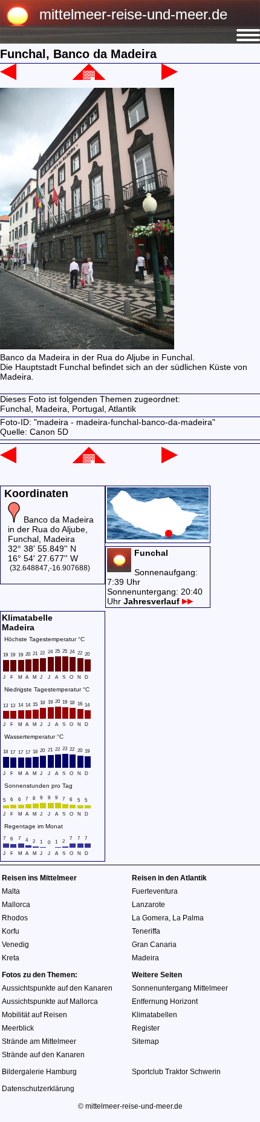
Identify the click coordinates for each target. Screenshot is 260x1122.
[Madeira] (89, 77)
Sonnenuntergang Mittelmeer (180, 988)
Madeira (145, 958)
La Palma (188, 918)
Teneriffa (146, 931)
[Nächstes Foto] (169, 77)
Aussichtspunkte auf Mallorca (50, 1001)
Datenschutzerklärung (38, 1088)
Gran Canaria (154, 944)
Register (146, 1028)
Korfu (10, 931)
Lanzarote (148, 904)
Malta (11, 891)
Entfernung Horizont (165, 1001)
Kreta (10, 958)
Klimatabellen (154, 1015)
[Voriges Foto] (8, 77)
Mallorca (16, 904)
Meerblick (18, 1028)
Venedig (15, 944)
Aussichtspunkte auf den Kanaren (57, 988)
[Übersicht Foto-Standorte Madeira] (158, 536)
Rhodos (15, 918)
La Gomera (150, 918)
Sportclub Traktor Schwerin (176, 1072)
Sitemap (145, 1041)
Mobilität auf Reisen (34, 1015)
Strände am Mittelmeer (39, 1041)
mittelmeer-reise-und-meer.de (133, 14)
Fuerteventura (155, 891)
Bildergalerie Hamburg (39, 1072)
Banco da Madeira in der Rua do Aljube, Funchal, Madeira (51, 529)
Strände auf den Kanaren (43, 1055)
